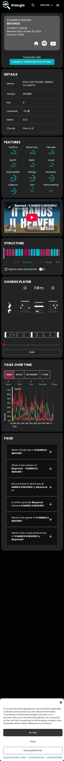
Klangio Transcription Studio (32, 61)
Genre (9, 374)
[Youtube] (52, 43)
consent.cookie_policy (14, 757)
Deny (33, 741)
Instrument (32, 374)
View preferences (32, 750)
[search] (33, 5)
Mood (19, 374)
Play (32, 352)
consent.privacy (36, 757)
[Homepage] (36, 43)
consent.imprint (54, 757)
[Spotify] (44, 43)
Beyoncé (13, 23)
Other (45, 374)
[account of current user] (58, 5)
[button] (61, 702)
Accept (33, 732)
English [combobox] (45, 5)
